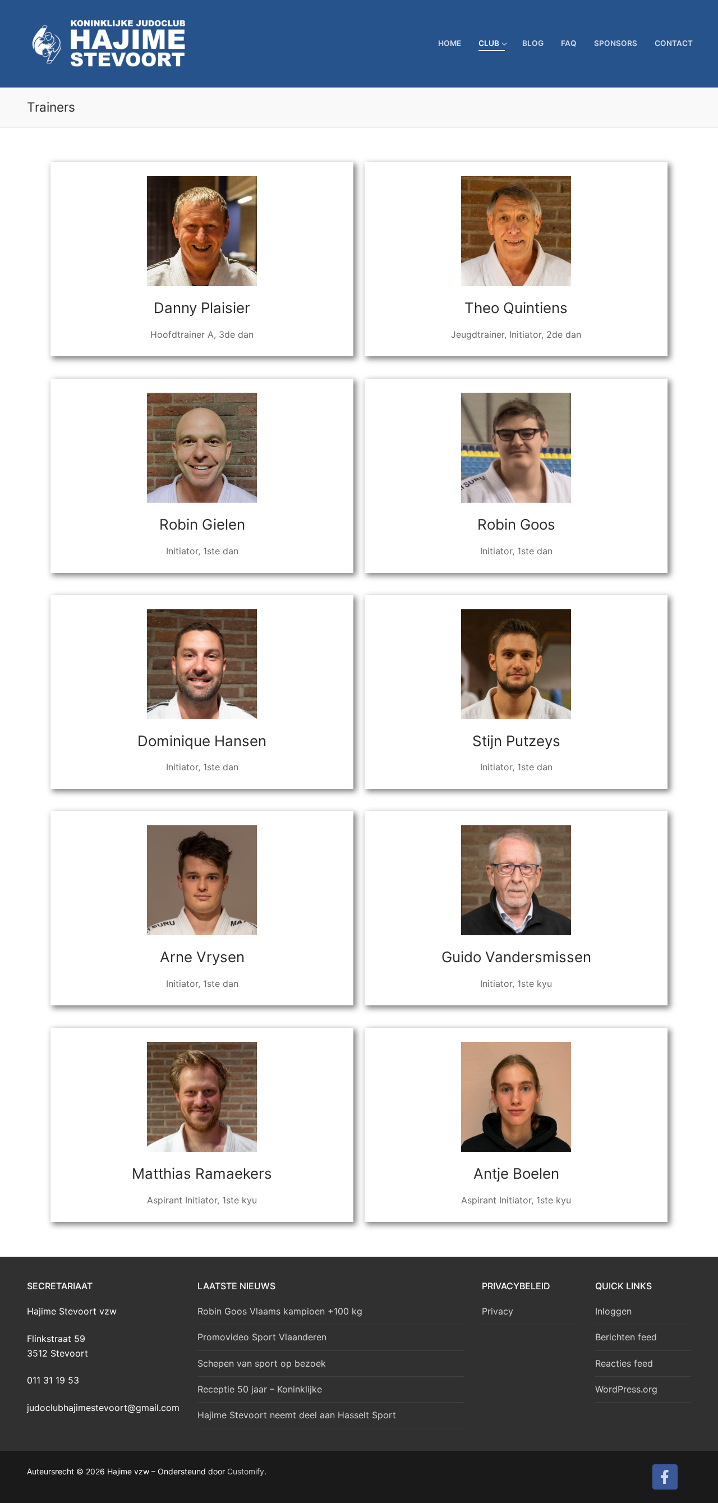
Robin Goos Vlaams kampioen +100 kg (279, 1311)
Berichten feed (626, 1337)
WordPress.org (626, 1389)
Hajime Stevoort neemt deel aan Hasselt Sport (296, 1415)
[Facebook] (665, 1477)
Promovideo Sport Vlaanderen (261, 1337)
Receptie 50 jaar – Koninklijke (259, 1389)
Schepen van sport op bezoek (261, 1363)
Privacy (497, 1311)
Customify (245, 1471)
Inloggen (613, 1311)
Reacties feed (624, 1363)
